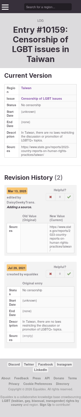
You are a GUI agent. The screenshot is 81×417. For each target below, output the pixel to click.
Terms (72, 378)
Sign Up (45, 404)
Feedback (21, 378)
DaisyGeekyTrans (20, 202)
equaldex (31, 274)
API (47, 378)
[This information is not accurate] (50, 197)
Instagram (64, 364)
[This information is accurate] (69, 197)
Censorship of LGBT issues (41, 98)
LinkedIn (40, 369)
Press (37, 378)
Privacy (14, 383)
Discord (14, 364)
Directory (62, 383)
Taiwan (41, 59)
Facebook (45, 364)
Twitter (29, 364)
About (5, 378)
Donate (59, 378)
